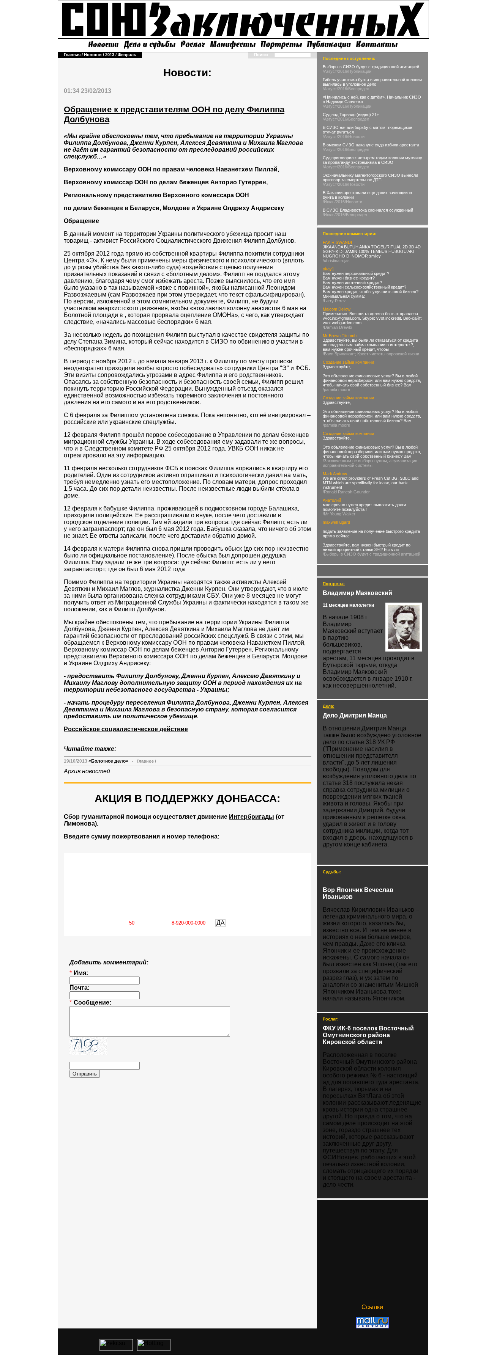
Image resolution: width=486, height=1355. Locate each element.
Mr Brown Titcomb (340, 335)
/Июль (329, 201)
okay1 (328, 269)
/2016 (342, 71)
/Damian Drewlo (337, 327)
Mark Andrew (335, 473)
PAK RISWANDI (337, 242)
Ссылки (372, 1307)
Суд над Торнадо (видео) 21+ (351, 114)
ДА (220, 923)
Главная (72, 54)
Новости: (187, 73)
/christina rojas (336, 260)
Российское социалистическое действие (126, 729)
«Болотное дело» (108, 761)
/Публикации (359, 71)
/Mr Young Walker (339, 514)
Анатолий (332, 500)
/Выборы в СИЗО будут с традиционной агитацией (371, 554)
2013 (109, 54)
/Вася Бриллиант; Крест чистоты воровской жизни (371, 354)
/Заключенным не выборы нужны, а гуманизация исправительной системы (370, 463)
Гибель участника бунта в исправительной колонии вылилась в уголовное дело (372, 81)
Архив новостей (87, 771)
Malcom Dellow (336, 309)
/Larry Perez (334, 300)
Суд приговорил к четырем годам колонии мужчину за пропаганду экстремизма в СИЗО (372, 160)
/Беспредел (358, 88)
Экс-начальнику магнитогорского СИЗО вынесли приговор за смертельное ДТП (370, 177)
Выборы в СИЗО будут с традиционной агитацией (371, 66)
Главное (145, 761)
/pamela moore (336, 389)
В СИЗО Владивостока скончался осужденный (368, 210)
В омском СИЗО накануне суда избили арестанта (371, 145)
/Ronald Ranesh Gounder (346, 492)
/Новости (355, 136)
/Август (330, 71)
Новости (93, 54)
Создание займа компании (348, 362)
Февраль (127, 54)
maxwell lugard (336, 522)
